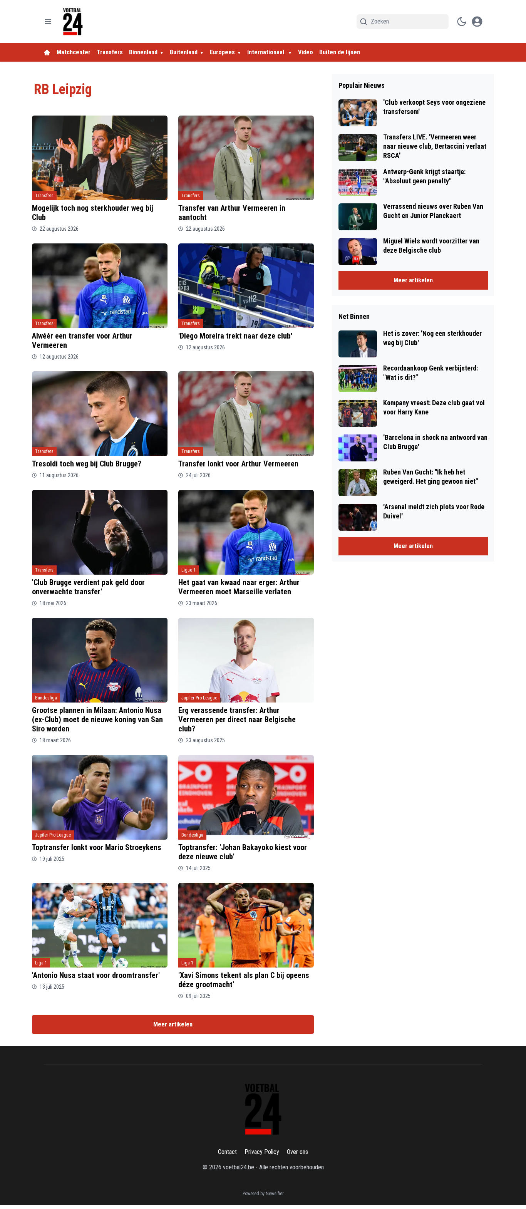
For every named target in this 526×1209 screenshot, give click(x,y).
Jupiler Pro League (199, 698)
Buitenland (184, 52)
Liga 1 (41, 963)
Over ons (297, 1151)
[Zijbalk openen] (48, 21)
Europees (222, 52)
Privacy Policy (262, 1151)
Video (305, 52)
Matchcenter (73, 52)
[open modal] (477, 21)
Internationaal (266, 52)
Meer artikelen (173, 1024)
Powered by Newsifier (263, 1193)
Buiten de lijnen (339, 52)
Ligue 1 (188, 570)
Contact (227, 1151)
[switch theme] (461, 21)
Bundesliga (46, 698)
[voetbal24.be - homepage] (72, 21)
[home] (47, 52)
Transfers (110, 52)
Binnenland (143, 52)
